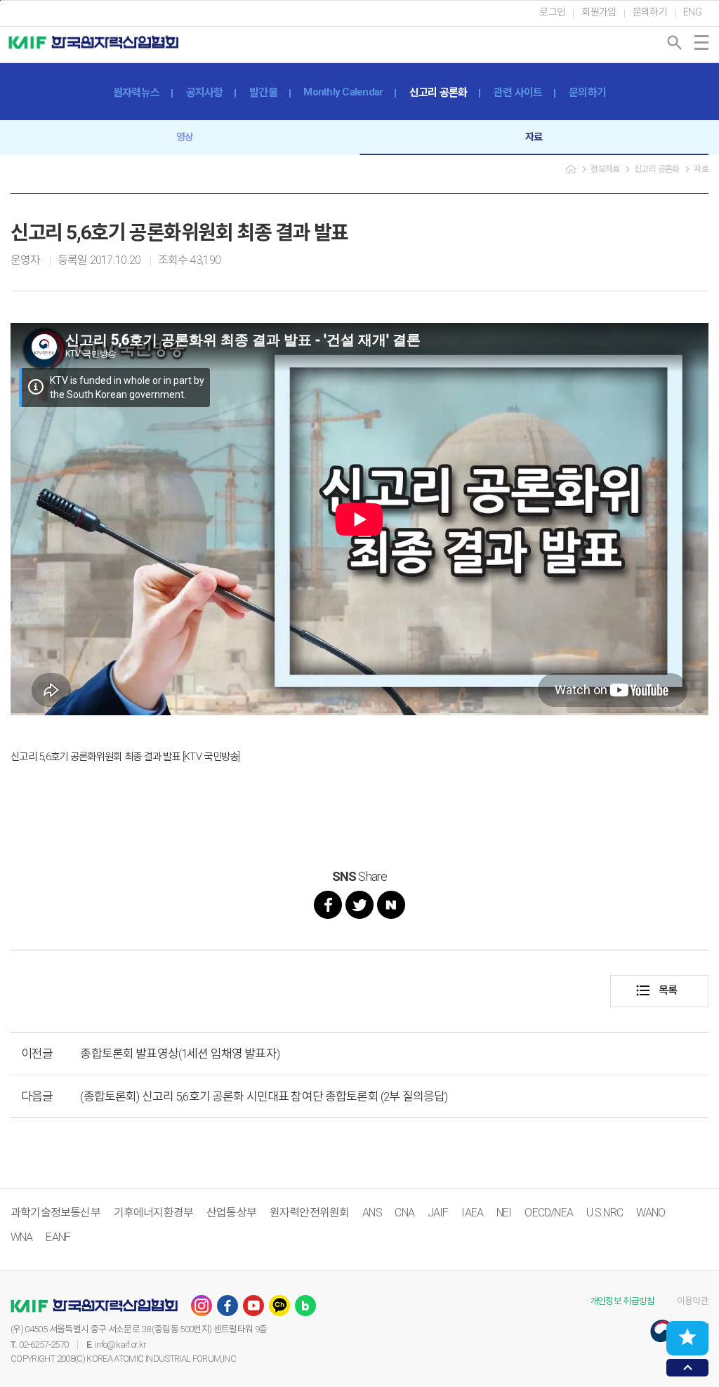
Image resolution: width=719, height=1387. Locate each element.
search (675, 43)
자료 (534, 136)
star (687, 1337)
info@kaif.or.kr (120, 1344)
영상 (185, 136)
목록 (656, 990)
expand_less (688, 1367)
